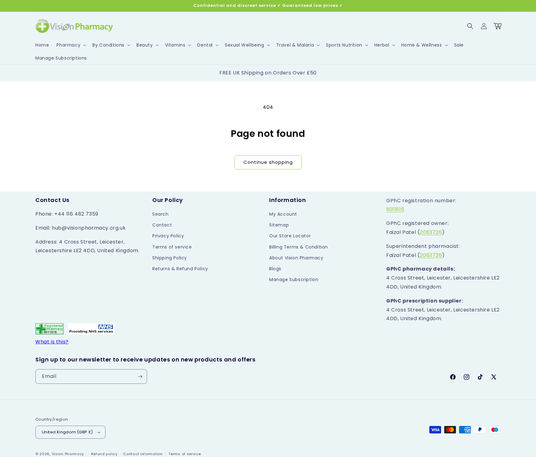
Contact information (143, 453)
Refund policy (104, 453)
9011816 (395, 209)
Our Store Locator (290, 236)
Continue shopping (268, 162)
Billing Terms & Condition (298, 247)
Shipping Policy (169, 258)
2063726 (431, 232)
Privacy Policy (168, 236)
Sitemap (279, 225)
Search (160, 214)
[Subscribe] (140, 376)
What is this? (52, 341)
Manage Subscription (293, 279)
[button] (71, 45)
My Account (283, 214)
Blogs (275, 269)
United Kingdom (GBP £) (67, 432)
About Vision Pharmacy (296, 258)
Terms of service (172, 247)
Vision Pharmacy (68, 453)
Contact (162, 225)
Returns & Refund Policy (180, 269)
